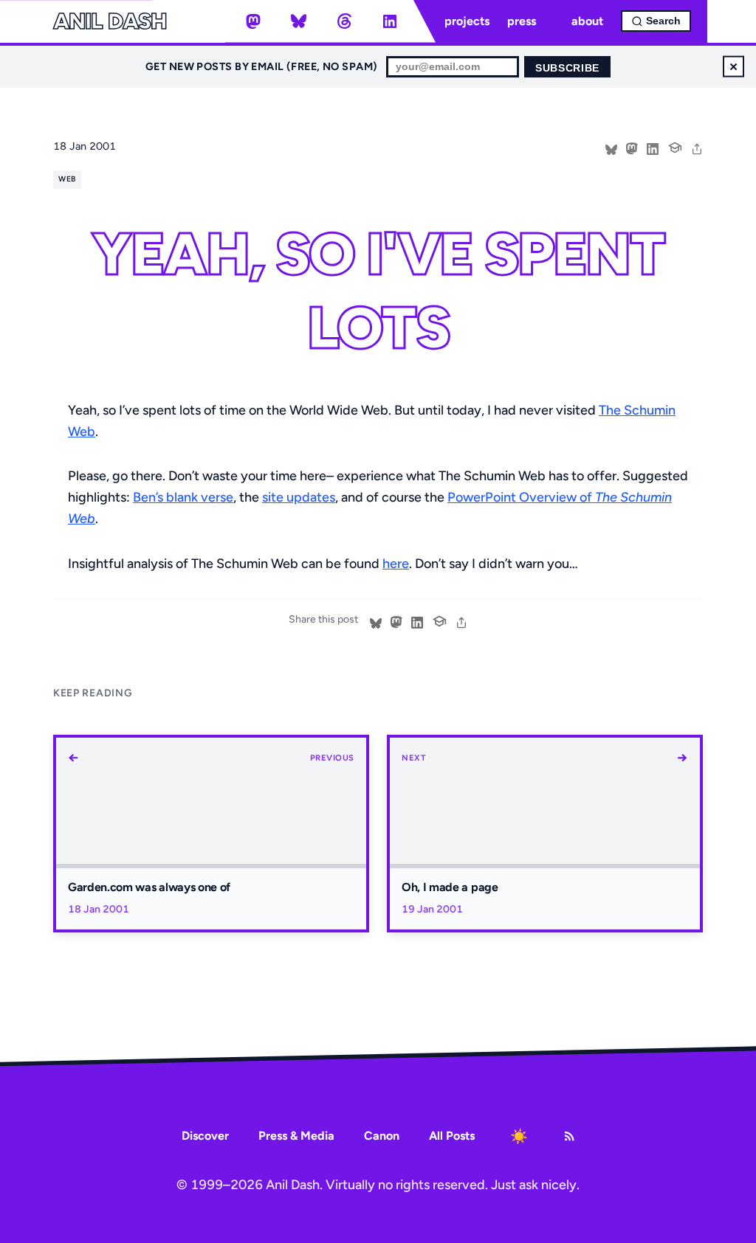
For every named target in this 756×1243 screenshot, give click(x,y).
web (66, 179)
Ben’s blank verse (183, 497)
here (395, 563)
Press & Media (296, 1136)
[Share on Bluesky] (611, 147)
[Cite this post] (674, 146)
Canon (381, 1136)
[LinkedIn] (390, 21)
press (521, 21)
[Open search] (656, 21)
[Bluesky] (299, 21)
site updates (298, 497)
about (587, 21)
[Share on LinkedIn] (653, 147)
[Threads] (344, 21)
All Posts (452, 1136)
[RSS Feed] (569, 1136)
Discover (205, 1136)
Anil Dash (109, 21)
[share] (697, 147)
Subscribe (567, 68)
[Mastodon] (253, 21)
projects (466, 21)
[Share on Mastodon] (632, 147)
